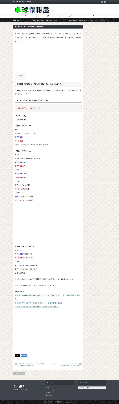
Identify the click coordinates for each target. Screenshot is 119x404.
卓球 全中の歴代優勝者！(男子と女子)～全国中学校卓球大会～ (37, 307)
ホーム (47, 387)
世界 (48, 16)
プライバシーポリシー (51, 390)
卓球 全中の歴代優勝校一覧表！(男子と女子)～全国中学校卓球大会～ (39, 303)
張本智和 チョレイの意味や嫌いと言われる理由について (40, 20)
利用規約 (48, 392)
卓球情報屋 (18, 386)
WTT (25, 16)
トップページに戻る (19, 373)
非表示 (22, 75)
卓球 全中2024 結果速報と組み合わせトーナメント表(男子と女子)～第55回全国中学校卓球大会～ (31, 364)
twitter (105, 2)
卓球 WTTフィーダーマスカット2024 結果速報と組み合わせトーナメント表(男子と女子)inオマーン (65, 364)
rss (102, 2)
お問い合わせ (49, 395)
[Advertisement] (48, 59)
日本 (94, 16)
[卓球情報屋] (31, 12)
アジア (71, 16)
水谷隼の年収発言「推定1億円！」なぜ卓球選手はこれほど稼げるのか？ (80, 20)
